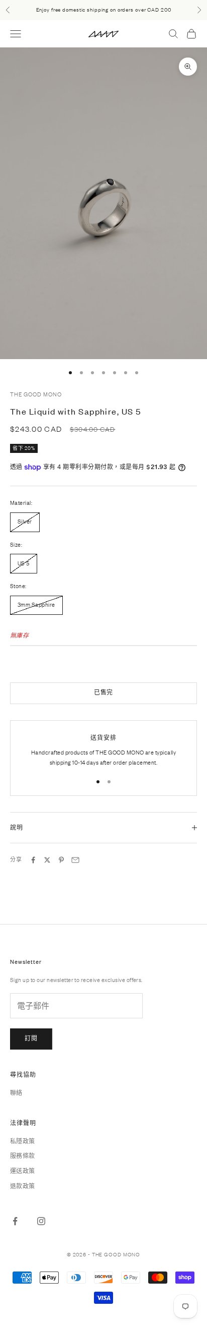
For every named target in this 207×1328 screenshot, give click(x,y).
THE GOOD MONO (35, 394)
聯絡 (16, 1093)
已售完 (104, 692)
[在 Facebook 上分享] (33, 860)
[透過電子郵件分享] (75, 860)
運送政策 (22, 1171)
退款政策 (22, 1186)
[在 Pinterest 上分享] (61, 860)
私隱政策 (22, 1141)
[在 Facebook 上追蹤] (15, 1221)
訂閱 (31, 1038)
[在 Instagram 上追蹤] (41, 1221)
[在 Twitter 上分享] (47, 860)
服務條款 (22, 1156)
